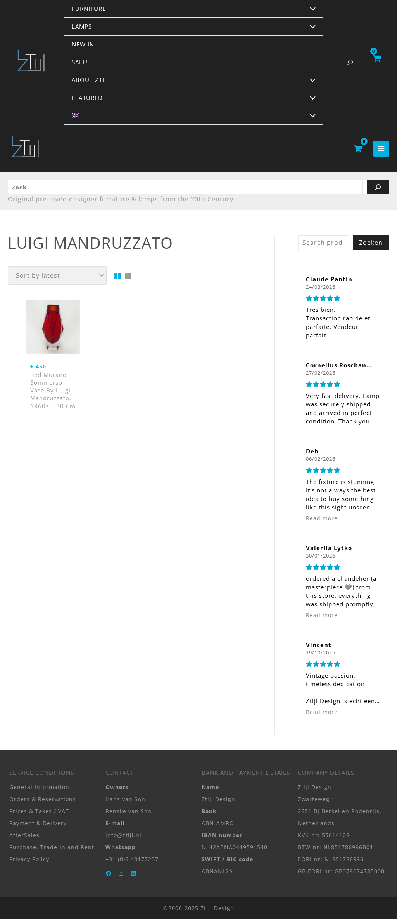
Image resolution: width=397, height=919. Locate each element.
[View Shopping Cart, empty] (376, 62)
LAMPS (82, 26)
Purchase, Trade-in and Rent (51, 847)
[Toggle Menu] (310, 9)
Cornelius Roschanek (340, 365)
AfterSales (24, 835)
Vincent (318, 645)
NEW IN (83, 44)
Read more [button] (322, 518)
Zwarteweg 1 (316, 799)
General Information (39, 787)
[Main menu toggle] (381, 149)
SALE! (80, 62)
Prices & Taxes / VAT (39, 811)
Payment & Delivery (38, 823)
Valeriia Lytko (329, 548)
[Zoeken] (378, 187)
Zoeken (371, 242)
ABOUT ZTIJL (91, 80)
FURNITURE (89, 8)
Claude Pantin (329, 279)
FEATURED (87, 98)
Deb (312, 451)
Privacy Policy (29, 859)
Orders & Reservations (42, 799)
